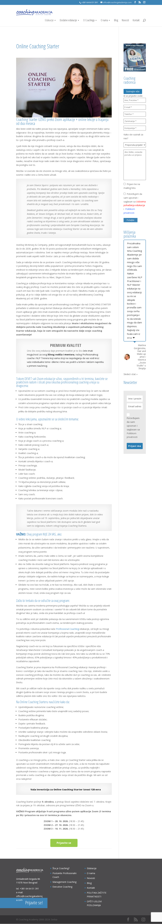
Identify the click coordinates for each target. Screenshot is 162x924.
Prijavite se (64, 843)
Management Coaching (64, 881)
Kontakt (136, 20)
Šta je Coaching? (61, 868)
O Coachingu (89, 20)
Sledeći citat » (130, 374)
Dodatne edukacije (68, 20)
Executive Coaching (62, 886)
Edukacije (49, 20)
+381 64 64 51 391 (29, 888)
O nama (104, 20)
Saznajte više (133, 91)
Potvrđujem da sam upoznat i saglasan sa (133, 427)
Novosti (125, 20)
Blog (116, 20)
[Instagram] (144, 2)
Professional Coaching (67, 628)
